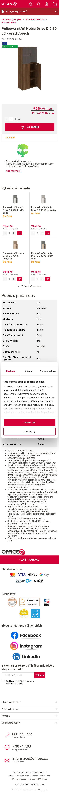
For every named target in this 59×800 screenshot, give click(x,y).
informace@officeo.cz (30, 758)
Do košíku (32, 126)
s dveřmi (41, 346)
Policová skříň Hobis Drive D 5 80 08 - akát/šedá (42, 256)
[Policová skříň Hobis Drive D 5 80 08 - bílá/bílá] (43, 199)
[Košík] (55, 4)
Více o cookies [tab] (48, 371)
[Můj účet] (46, 4)
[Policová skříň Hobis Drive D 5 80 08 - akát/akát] (15, 245)
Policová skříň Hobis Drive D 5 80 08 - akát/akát (13, 256)
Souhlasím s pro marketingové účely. (20, 682)
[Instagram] (29, 644)
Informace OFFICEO (11, 702)
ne (38, 352)
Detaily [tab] (28, 371)
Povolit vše (29, 422)
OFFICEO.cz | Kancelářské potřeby (9, 4)
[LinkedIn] (29, 655)
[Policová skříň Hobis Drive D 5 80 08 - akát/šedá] (43, 245)
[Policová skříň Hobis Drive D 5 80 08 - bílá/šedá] (15, 199)
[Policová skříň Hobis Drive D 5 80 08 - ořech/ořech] (29, 68)
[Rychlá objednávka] (30, 4)
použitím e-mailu (24, 681)
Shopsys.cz (43, 790)
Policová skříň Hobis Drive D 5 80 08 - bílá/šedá (13, 210)
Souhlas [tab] (10, 371)
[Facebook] (29, 634)
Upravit (28, 431)
